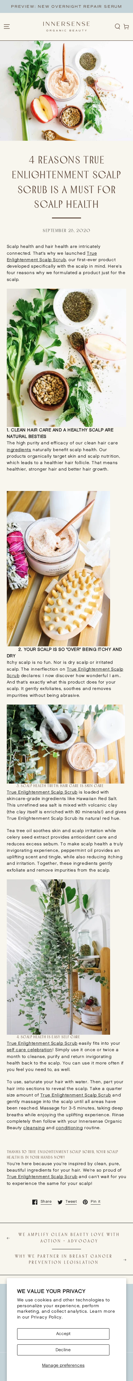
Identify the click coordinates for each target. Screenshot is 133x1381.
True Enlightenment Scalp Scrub (42, 792)
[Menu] (6, 27)
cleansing (34, 1128)
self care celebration (29, 1050)
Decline (63, 1350)
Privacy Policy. (47, 1317)
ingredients (19, 450)
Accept (63, 1334)
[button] (117, 27)
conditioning (69, 1128)
